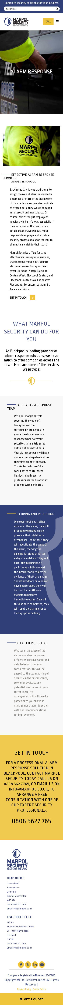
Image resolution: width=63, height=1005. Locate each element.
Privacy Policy (24, 989)
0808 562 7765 (16, 784)
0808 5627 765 (31, 821)
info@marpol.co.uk (28, 789)
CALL (48, 21)
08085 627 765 (18, 904)
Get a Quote (33, 999)
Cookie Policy (39, 989)
